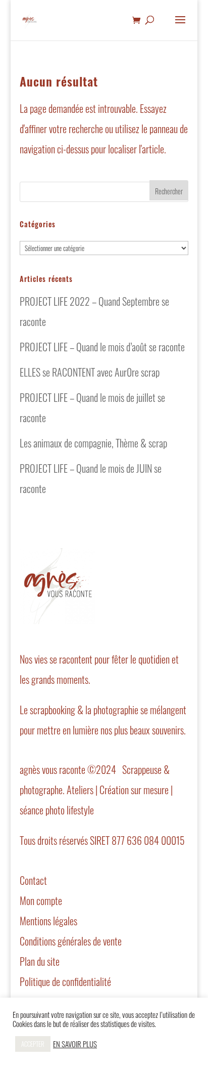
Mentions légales (48, 920)
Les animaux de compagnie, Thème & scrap (93, 442)
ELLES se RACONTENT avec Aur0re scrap (90, 372)
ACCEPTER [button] (32, 1044)
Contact (33, 880)
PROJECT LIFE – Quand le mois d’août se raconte (102, 346)
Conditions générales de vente (71, 941)
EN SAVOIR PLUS (75, 1044)
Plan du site (40, 961)
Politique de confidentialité (65, 981)
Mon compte (41, 900)
